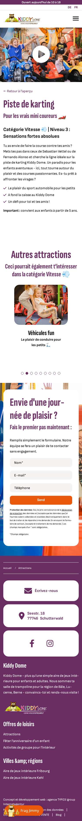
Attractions (11, 734)
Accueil (7, 568)
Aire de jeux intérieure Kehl (23, 778)
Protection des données (48, 810)
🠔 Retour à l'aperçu (18, 91)
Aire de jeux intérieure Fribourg (26, 771)
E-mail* (20, 475)
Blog (58, 815)
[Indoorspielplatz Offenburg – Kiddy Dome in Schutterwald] (21, 19)
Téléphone (22, 488)
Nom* (18, 463)
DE (70, 7)
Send (41, 500)
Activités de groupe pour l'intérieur (29, 748)
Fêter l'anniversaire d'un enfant (26, 741)
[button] (22, 373)
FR (76, 7)
